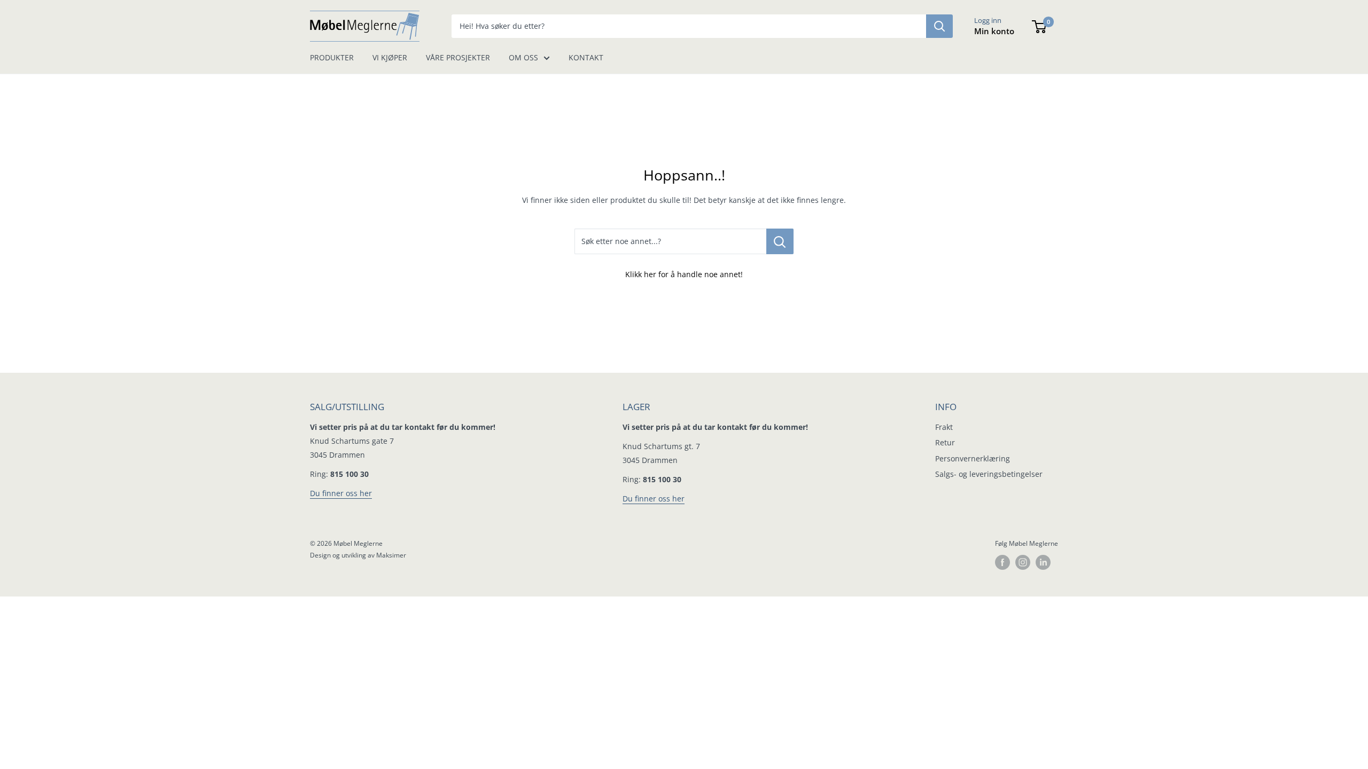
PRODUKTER (332, 57)
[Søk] (939, 26)
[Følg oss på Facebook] (1002, 562)
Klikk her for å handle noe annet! (684, 274)
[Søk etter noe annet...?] (780, 241)
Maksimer (391, 555)
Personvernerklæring (972, 458)
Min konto (994, 31)
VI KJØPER (389, 57)
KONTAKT (586, 57)
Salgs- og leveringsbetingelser (989, 474)
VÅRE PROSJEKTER (458, 57)
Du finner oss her (341, 493)
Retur (945, 442)
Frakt (944, 427)
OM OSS (523, 57)
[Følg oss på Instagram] (1022, 562)
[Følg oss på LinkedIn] (1043, 562)
